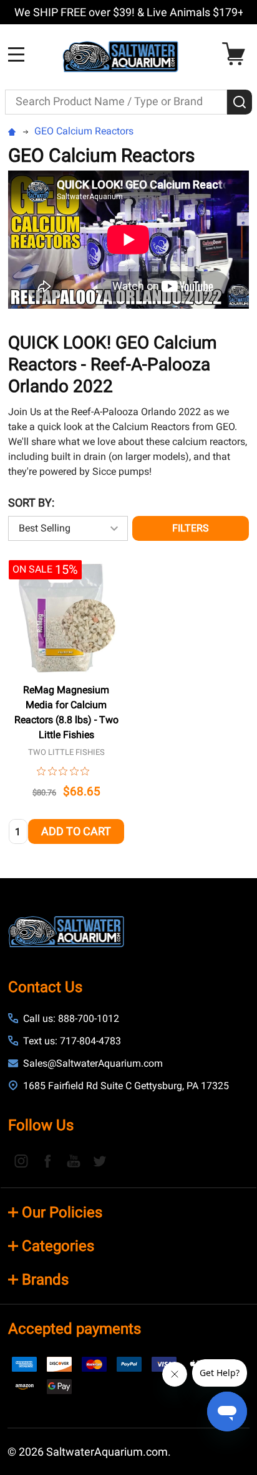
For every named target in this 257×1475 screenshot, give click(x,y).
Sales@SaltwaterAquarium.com (93, 1063)
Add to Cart (76, 831)
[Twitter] (100, 1161)
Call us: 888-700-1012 (71, 1018)
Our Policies (62, 1212)
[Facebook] (47, 1161)
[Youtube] (74, 1161)
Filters (190, 528)
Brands (45, 1279)
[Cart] (236, 53)
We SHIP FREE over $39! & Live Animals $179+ (129, 12)
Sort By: (31, 502)
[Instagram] (21, 1161)
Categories (58, 1246)
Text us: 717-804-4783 (72, 1041)
